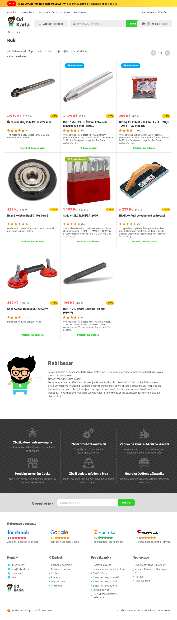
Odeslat (126, 502)
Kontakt (65, 12)
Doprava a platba (48, 12)
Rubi (17, 32)
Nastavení (47, 610)
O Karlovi (12, 12)
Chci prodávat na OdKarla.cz (150, 565)
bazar (137, 610)
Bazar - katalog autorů (105, 585)
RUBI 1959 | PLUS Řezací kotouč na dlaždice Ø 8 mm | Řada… (85, 123)
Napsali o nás (58, 581)
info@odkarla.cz (20, 569)
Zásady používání (30, 610)
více (14, 577)
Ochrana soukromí (61, 569)
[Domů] (8, 32)
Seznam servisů (101, 589)
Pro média (56, 585)
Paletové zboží (142, 580)
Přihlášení (162, 12)
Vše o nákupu (28, 12)
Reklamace (80, 12)
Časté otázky (100, 573)
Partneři (139, 576)
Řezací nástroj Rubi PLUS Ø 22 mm (29, 122)
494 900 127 (18, 565)
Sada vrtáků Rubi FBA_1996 (80, 215)
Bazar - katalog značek (105, 581)
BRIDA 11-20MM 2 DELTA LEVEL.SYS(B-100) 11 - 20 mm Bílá (144, 123)
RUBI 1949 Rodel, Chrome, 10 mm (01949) (84, 310)
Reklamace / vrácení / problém (109, 569)
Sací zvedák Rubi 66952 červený (27, 309)
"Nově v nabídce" (148, 389)
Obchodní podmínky (61, 565)
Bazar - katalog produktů (106, 577)
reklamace (17, 573)
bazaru (129, 392)
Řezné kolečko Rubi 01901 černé (27, 215)
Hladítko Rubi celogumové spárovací (142, 215)
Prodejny (55, 577)
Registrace (148, 12)
